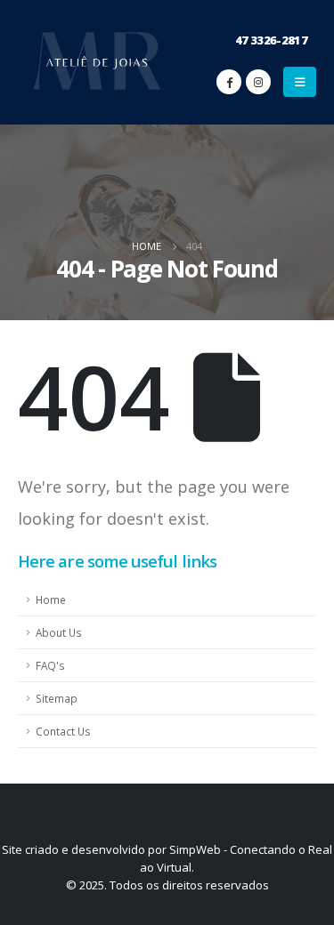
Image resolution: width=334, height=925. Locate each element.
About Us (59, 632)
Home (51, 599)
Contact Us (63, 731)
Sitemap (56, 698)
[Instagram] (258, 81)
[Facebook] (228, 81)
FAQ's (50, 665)
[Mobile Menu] (299, 82)
